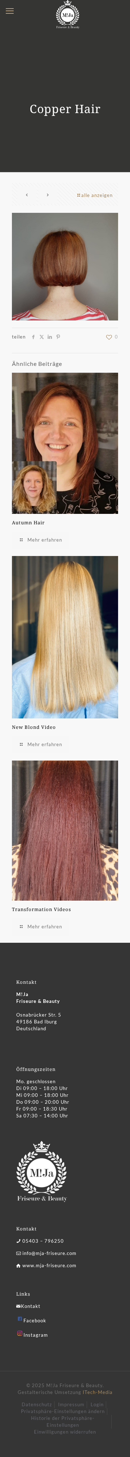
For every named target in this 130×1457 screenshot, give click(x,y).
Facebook (34, 1320)
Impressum (71, 1404)
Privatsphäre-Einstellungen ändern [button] (63, 1411)
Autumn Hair (28, 522)
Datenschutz (37, 1404)
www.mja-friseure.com (49, 1265)
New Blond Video (34, 727)
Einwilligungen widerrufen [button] (65, 1432)
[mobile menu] (10, 11)
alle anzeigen (97, 195)
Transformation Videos (41, 909)
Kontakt (30, 1306)
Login (97, 1404)
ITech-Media (98, 1392)
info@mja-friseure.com (49, 1253)
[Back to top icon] (115, 1442)
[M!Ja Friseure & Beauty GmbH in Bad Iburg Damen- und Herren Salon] (67, 9)
